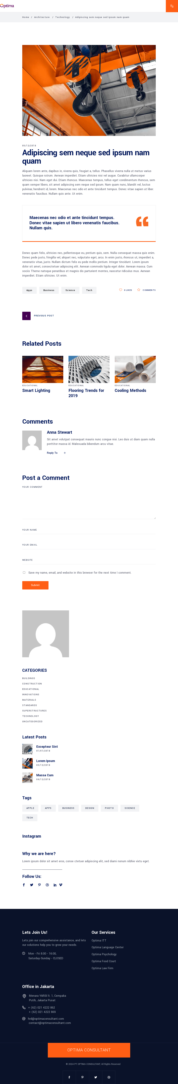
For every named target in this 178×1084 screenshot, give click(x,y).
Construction (32, 683)
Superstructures (34, 710)
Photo (109, 808)
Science (70, 290)
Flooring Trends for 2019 (86, 393)
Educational (30, 385)
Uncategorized (32, 721)
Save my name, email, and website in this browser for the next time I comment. (79, 573)
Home (25, 17)
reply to (52, 453)
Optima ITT (99, 940)
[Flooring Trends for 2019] (89, 369)
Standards (29, 705)
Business (49, 290)
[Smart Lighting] (42, 369)
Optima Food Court (104, 961)
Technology (62, 17)
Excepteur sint (47, 746)
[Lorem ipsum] (27, 763)
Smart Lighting (36, 390)
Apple (30, 808)
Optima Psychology (104, 954)
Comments (149, 290)
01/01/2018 (43, 750)
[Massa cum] (27, 777)
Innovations (30, 694)
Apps (29, 290)
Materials (29, 700)
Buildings (28, 678)
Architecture (42, 17)
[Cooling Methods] (135, 369)
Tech (29, 817)
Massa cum (44, 775)
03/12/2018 (43, 765)
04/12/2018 (43, 779)
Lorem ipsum (45, 761)
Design (89, 808)
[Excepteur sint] (27, 749)
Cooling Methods (130, 390)
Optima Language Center (108, 947)
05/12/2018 (29, 145)
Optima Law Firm (102, 968)
